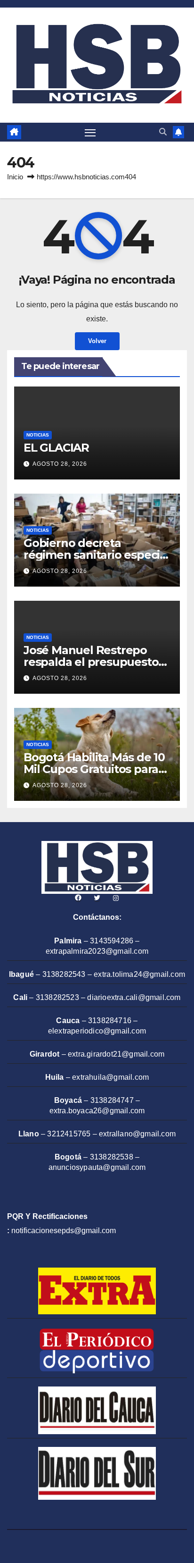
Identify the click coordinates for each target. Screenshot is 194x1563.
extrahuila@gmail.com (110, 1077)
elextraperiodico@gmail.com (97, 1031)
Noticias (37, 434)
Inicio (15, 177)
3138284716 (109, 1021)
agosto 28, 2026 (59, 464)
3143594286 (111, 941)
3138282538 (111, 1157)
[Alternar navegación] (90, 132)
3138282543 (64, 974)
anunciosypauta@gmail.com (97, 1167)
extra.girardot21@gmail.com (116, 1054)
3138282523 (57, 997)
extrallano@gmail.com (137, 1134)
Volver (97, 341)
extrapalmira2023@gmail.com (97, 951)
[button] (163, 132)
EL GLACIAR (56, 447)
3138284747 (112, 1100)
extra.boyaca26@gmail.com (97, 1111)
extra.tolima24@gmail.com (139, 974)
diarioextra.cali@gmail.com (133, 997)
